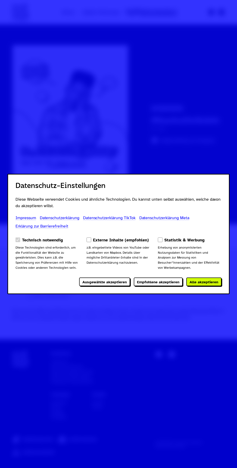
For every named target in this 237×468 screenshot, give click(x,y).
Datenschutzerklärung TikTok (109, 217)
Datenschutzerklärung (59, 217)
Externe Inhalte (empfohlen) (121, 240)
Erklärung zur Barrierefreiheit (42, 226)
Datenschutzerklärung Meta (164, 217)
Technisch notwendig (42, 240)
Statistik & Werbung (184, 240)
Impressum (26, 217)
